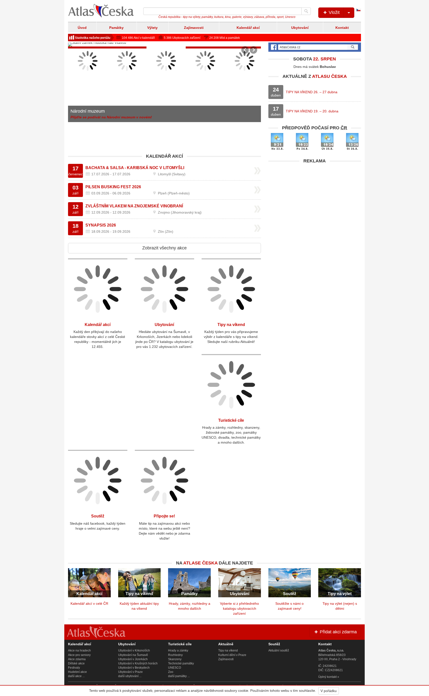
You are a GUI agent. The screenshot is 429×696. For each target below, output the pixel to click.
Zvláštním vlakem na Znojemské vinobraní (134, 206)
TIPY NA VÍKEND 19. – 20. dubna (312, 111)
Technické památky (181, 663)
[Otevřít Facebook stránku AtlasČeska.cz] (314, 47)
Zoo (170, 672)
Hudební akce (77, 672)
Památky (116, 28)
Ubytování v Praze (130, 672)
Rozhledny (175, 655)
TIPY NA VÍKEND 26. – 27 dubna (311, 92)
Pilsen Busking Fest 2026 (113, 187)
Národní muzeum (88, 111)
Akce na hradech (79, 650)
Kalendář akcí (248, 28)
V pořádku (329, 691)
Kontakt (342, 28)
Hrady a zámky (178, 650)
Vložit (333, 12)
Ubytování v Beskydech (134, 667)
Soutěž (97, 516)
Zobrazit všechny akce (164, 247)
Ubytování (300, 28)
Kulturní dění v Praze (232, 655)
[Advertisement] (315, 201)
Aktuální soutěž (278, 650)
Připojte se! (164, 516)
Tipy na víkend (231, 325)
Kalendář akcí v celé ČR (89, 603)
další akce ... (76, 676)
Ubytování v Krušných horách (138, 663)
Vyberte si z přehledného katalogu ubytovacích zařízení (239, 608)
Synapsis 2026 (100, 225)
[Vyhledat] (306, 11)
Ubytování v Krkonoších (134, 650)
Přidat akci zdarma (338, 631)
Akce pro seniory (79, 655)
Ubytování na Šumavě (133, 655)
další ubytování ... (130, 676)
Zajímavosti (194, 28)
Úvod (82, 28)
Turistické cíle (231, 420)
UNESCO (174, 667)
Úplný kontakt (327, 677)
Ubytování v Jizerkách (133, 659)
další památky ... (179, 676)
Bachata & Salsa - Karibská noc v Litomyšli (134, 168)
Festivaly (74, 667)
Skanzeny (174, 659)
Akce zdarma (77, 659)
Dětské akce (76, 663)
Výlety (152, 28)
